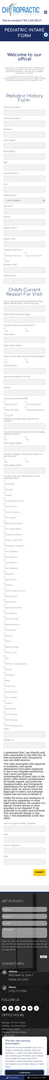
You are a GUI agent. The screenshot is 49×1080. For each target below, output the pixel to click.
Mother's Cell (10, 228)
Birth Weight (10, 151)
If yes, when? (9, 334)
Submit (39, 872)
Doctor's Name (10, 366)
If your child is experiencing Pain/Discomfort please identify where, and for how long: (23, 302)
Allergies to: (9, 740)
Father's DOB (10, 276)
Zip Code (8, 206)
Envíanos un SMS (38, 1077)
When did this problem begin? (17, 314)
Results (7, 387)
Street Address (11, 173)
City (6, 184)
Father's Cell (10, 239)
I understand (24, 1073)
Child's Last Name (12, 118)
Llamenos (13, 1077)
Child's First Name (12, 107)
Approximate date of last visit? (17, 376)
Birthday (8, 129)
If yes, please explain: (13, 345)
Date (6, 834)
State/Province (10, 195)
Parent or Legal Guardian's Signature (20, 823)
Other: (6, 729)
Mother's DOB (11, 265)
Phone (7, 217)
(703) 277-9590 (18, 991)
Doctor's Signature (12, 845)
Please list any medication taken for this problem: (21, 420)
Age (6, 162)
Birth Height (10, 140)
